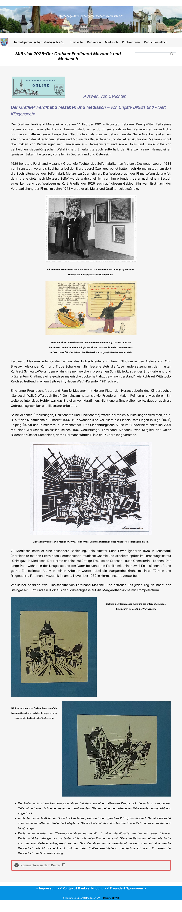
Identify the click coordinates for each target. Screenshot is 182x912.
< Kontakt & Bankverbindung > (83, 888)
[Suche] (172, 54)
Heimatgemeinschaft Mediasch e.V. (38, 42)
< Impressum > (47, 888)
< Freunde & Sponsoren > (126, 888)
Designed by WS (111, 898)
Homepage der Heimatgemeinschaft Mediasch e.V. (91, 16)
